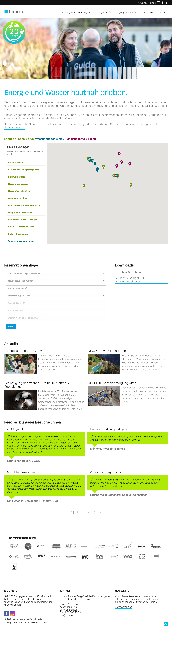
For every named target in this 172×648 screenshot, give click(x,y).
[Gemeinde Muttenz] (56, 558)
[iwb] (113, 548)
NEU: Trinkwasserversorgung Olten (112, 383)
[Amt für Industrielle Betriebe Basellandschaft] (99, 548)
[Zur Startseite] (14, 11)
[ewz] (42, 558)
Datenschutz (46, 622)
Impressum (33, 622)
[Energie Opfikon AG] (14, 558)
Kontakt (152, 3)
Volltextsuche (20, 622)
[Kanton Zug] (156, 558)
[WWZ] (128, 558)
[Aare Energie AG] (42, 548)
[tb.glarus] (113, 558)
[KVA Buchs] (99, 558)
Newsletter (142, 3)
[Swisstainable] (28, 548)
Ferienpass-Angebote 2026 (23, 350)
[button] (103, 167)
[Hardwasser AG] (71, 558)
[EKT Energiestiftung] (156, 548)
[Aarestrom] (56, 548)
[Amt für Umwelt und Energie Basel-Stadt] (85, 548)
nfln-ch (68, 615)
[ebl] (128, 548)
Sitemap (7, 622)
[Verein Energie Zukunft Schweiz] (14, 548)
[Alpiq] (71, 548)
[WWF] (14, 568)
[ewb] (28, 558)
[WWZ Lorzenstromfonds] (142, 558)
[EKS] (142, 548)
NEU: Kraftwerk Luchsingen (107, 350)
